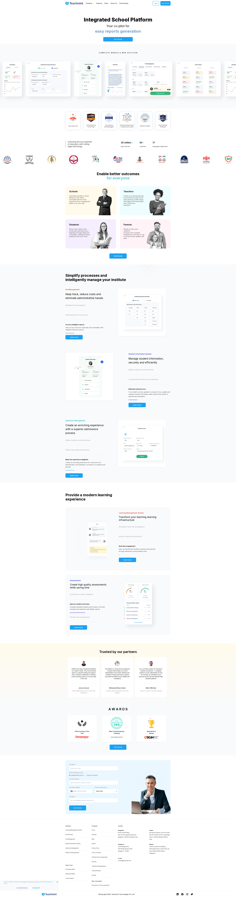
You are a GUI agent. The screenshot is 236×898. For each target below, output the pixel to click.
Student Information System (73, 843)
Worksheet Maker (70, 873)
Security (94, 875)
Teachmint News (96, 870)
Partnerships (123, 3)
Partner (94, 843)
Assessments (69, 834)
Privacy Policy (47, 882)
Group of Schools (92, 775)
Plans (106, 3)
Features (99, 3)
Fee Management (70, 839)
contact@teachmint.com (124, 860)
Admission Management (72, 848)
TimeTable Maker (70, 869)
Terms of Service (96, 852)
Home (93, 830)
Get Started (165, 3)
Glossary (94, 861)
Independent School (77, 775)
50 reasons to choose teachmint (100, 885)
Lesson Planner (69, 878)
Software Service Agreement (99, 857)
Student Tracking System (72, 852)
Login (156, 3)
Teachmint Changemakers (99, 866)
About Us (113, 3)
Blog (93, 839)
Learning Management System (73, 830)
